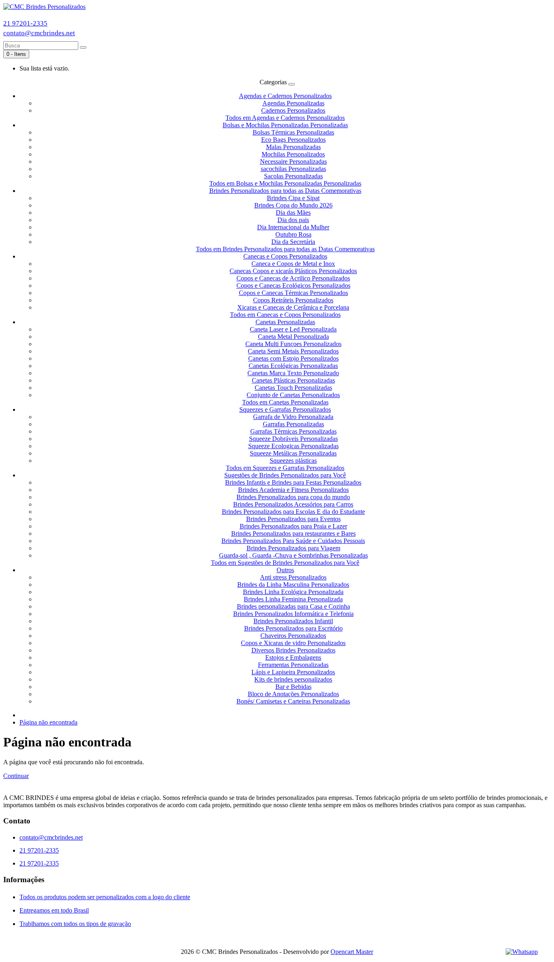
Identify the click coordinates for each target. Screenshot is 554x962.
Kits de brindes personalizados (293, 679)
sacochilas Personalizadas (293, 168)
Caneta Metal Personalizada (293, 336)
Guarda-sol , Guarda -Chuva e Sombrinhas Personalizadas (293, 555)
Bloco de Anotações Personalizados (293, 694)
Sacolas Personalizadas (293, 176)
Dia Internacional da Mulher (293, 227)
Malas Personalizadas (293, 146)
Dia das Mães (293, 212)
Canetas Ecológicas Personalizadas (293, 365)
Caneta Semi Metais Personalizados (293, 351)
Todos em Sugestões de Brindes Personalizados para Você (285, 562)
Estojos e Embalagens (293, 657)
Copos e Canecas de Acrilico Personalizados (293, 278)
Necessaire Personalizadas (293, 161)
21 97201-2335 (25, 23)
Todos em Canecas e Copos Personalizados (285, 314)
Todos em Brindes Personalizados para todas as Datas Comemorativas (285, 249)
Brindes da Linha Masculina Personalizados (293, 584)
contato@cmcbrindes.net (39, 33)
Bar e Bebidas (293, 686)
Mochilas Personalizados (293, 154)
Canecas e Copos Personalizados (285, 256)
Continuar (16, 775)
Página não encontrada (48, 722)
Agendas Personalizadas (293, 103)
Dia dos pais (293, 219)
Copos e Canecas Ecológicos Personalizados (293, 285)
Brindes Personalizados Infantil (293, 621)
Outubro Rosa (293, 234)
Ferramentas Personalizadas (293, 664)
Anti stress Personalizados (293, 577)
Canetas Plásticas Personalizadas (293, 380)
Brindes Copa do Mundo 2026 (293, 205)
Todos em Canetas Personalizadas (285, 402)
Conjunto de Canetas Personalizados (293, 394)
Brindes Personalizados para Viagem (293, 548)
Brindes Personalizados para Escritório (293, 628)
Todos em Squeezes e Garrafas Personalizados (285, 467)
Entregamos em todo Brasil (54, 910)
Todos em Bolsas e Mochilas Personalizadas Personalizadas (285, 183)
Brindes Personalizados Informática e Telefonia (293, 613)
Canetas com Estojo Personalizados (293, 358)
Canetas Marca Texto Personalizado (293, 373)
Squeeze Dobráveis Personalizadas (293, 438)
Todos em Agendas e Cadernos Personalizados (285, 117)
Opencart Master (352, 951)
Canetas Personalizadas (285, 322)
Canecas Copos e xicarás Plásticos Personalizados (293, 270)
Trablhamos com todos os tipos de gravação (75, 923)
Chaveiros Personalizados (293, 635)
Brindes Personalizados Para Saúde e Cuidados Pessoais (293, 540)
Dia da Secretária (293, 241)
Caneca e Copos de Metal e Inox (293, 263)
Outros (285, 570)
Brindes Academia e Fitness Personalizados (293, 489)
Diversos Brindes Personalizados (293, 650)
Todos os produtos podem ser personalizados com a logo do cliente (104, 897)
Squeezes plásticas (293, 460)
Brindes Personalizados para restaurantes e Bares (293, 533)
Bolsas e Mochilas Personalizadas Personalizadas (285, 125)
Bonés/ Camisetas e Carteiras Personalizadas (293, 701)
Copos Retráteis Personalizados (293, 300)
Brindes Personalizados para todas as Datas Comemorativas (285, 190)
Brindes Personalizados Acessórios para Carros (293, 504)
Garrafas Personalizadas (293, 424)
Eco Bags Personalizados (293, 139)
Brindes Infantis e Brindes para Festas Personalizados (293, 482)
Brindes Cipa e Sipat (293, 198)
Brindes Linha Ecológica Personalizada (293, 591)
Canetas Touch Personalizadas (293, 387)
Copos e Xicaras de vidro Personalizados (293, 642)
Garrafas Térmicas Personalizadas (293, 431)
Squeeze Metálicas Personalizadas (293, 453)
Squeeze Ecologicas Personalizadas (293, 446)
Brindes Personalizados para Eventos (293, 518)
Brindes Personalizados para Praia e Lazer (293, 526)
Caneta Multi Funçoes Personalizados (293, 343)
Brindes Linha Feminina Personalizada (293, 599)
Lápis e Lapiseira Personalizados (293, 672)
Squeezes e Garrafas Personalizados (285, 409)
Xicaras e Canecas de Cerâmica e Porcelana (293, 307)
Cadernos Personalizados (293, 110)
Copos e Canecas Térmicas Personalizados (293, 292)
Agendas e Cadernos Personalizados (285, 95)
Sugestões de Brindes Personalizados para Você (285, 475)
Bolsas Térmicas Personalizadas (293, 132)
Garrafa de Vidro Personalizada (293, 416)
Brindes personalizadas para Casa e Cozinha (293, 606)
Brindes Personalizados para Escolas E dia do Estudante (293, 511)
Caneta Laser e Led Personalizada (293, 329)
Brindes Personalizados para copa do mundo (293, 497)
